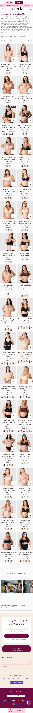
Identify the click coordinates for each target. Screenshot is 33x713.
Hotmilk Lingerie (15, 691)
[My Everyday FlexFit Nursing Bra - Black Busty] (8, 409)
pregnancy (4, 21)
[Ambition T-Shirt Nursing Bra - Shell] (25, 210)
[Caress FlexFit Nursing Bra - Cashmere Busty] (29, 561)
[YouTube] (27, 678)
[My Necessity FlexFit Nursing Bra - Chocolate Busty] (25, 409)
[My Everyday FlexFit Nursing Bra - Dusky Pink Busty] (26, 397)
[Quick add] (13, 59)
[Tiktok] (9, 678)
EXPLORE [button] (4, 662)
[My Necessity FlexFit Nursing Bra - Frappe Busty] (8, 375)
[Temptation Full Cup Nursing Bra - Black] (25, 114)
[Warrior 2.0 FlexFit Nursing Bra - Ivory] (8, 477)
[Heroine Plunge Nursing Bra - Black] (25, 509)
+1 (15, 363)
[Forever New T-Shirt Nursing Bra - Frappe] (8, 85)
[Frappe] (21, 327)
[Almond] (4, 134)
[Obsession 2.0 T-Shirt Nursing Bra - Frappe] (25, 85)
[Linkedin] (22, 678)
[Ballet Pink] (27, 327)
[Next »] (22, 565)
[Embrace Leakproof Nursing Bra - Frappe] (8, 273)
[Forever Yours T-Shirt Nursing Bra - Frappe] (8, 53)
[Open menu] (4, 9)
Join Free (16, 636)
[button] (28, 702)
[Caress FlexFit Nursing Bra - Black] (8, 541)
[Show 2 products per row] (31, 40)
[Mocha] (8, 529)
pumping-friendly (6, 29)
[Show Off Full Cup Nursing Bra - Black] (25, 146)
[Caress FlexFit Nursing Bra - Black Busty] (25, 541)
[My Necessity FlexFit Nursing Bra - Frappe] (25, 341)
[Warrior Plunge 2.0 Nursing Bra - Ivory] (8, 210)
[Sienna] (26, 561)
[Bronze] (27, 198)
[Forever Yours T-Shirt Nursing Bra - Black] (25, 53)
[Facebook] (4, 678)
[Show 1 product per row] (28, 40)
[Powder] (26, 134)
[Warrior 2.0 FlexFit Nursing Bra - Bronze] (25, 477)
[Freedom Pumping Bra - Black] (25, 242)
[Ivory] (25, 166)
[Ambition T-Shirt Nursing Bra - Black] (8, 242)
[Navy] (12, 134)
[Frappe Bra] (8, 294)
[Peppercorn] (27, 166)
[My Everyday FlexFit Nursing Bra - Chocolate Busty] (29, 397)
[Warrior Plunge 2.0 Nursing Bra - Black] (25, 178)
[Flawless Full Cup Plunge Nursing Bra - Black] (25, 273)
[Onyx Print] (27, 230)
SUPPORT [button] (5, 666)
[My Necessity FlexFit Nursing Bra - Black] (25, 307)
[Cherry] (29, 327)
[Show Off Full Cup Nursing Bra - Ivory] (8, 178)
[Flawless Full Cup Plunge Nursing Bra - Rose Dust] (27, 295)
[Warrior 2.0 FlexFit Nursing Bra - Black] (25, 443)
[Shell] (22, 230)
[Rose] (9, 134)
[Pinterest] (13, 678)
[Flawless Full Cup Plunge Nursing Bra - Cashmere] (8, 307)
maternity (6, 18)
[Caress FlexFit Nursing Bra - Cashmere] (11, 561)
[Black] (9, 73)
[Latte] (7, 73)
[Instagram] (18, 678)
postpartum (12, 21)
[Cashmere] (25, 295)
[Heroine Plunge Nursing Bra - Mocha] (8, 509)
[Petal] (8, 561)
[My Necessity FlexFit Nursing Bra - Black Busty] (8, 341)
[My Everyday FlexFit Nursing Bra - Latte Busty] (25, 375)
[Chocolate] (24, 327)
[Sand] (5, 529)
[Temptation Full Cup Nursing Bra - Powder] (8, 146)
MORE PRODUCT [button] (7, 657)
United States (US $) (15, 696)
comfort (12, 24)
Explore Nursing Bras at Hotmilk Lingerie (13, 607)
